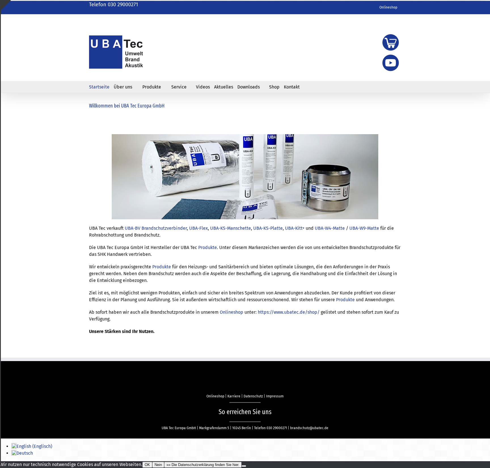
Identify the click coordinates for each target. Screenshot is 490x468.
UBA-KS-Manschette (230, 228)
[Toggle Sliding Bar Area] (6, 5)
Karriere (233, 396)
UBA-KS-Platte (267, 228)
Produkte (207, 247)
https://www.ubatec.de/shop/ (289, 312)
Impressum (275, 396)
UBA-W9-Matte (364, 228)
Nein (158, 465)
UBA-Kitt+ (294, 228)
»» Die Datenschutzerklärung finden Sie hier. (202, 465)
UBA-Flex (198, 228)
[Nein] (244, 466)
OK (147, 465)
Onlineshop (231, 312)
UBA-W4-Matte (330, 228)
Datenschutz (253, 396)
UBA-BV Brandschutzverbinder (156, 228)
